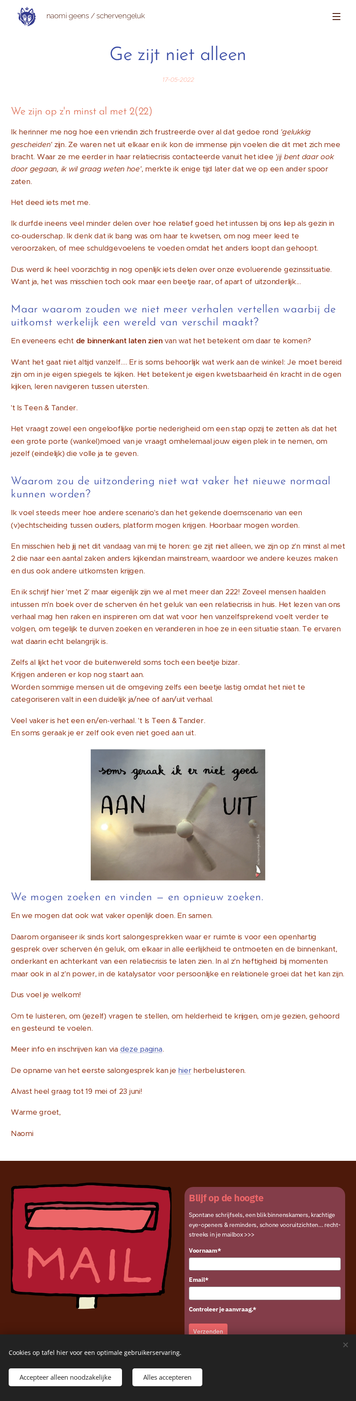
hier (184, 1070)
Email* (198, 1280)
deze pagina (141, 1049)
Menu (336, 16)
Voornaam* (205, 1250)
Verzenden (208, 1331)
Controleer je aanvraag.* (222, 1309)
